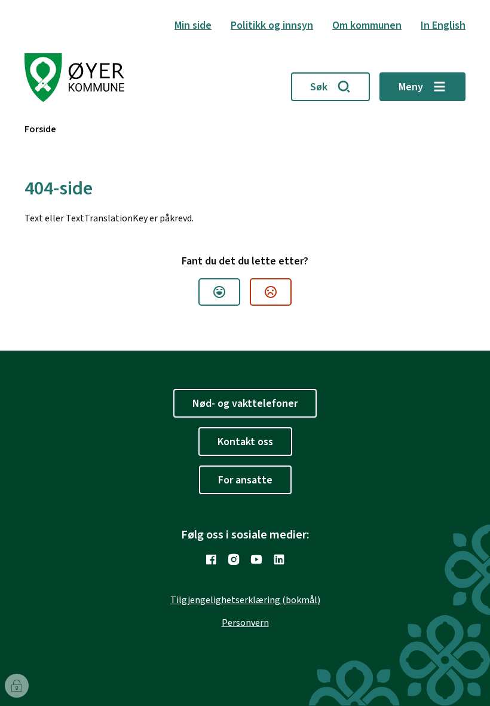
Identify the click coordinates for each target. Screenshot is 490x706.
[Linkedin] (279, 559)
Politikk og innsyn (272, 25)
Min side (193, 25)
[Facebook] (211, 559)
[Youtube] (256, 559)
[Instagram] (233, 559)
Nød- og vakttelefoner (245, 403)
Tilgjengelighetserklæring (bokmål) (245, 600)
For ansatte (245, 480)
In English (443, 25)
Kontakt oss (245, 441)
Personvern (245, 622)
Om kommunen (367, 25)
